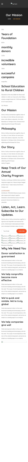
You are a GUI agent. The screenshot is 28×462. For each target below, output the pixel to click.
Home (9, 19)
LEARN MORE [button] (5, 191)
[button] (26, 4)
